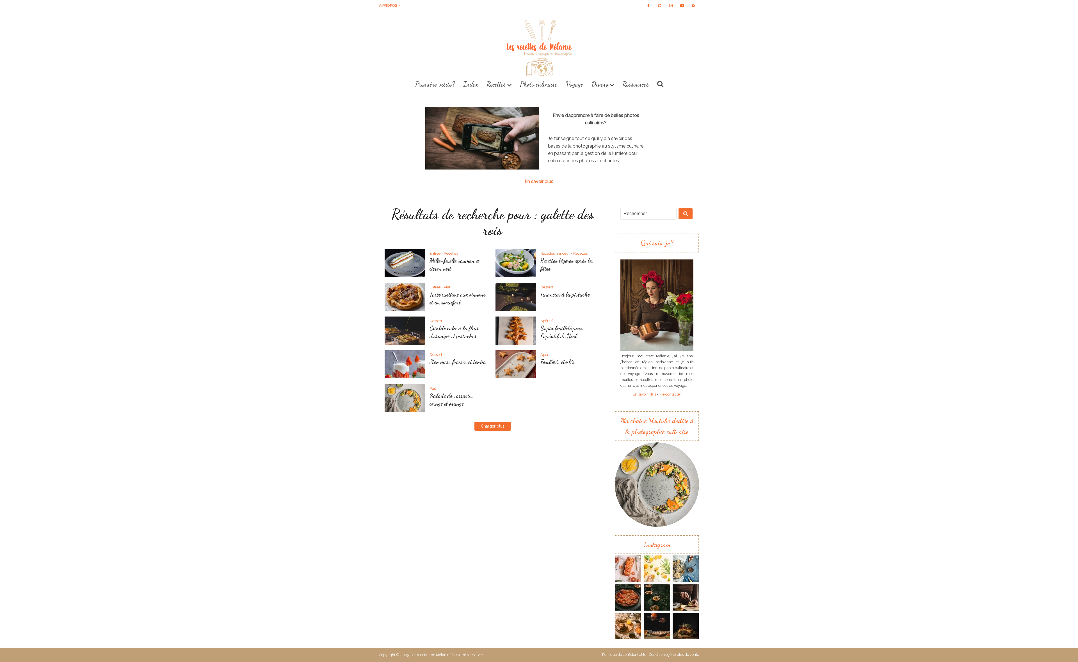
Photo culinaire (538, 84)
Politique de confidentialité (624, 654)
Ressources (635, 84)
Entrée (435, 253)
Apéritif (546, 321)
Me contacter (670, 394)
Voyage (574, 84)
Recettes (496, 84)
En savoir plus (539, 181)
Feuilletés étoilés (557, 361)
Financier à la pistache (565, 294)
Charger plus (492, 426)
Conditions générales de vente (674, 654)
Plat (447, 287)
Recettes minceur (555, 253)
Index (470, 84)
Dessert (546, 287)
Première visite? (435, 84)
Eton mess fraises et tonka (458, 361)
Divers (599, 84)
